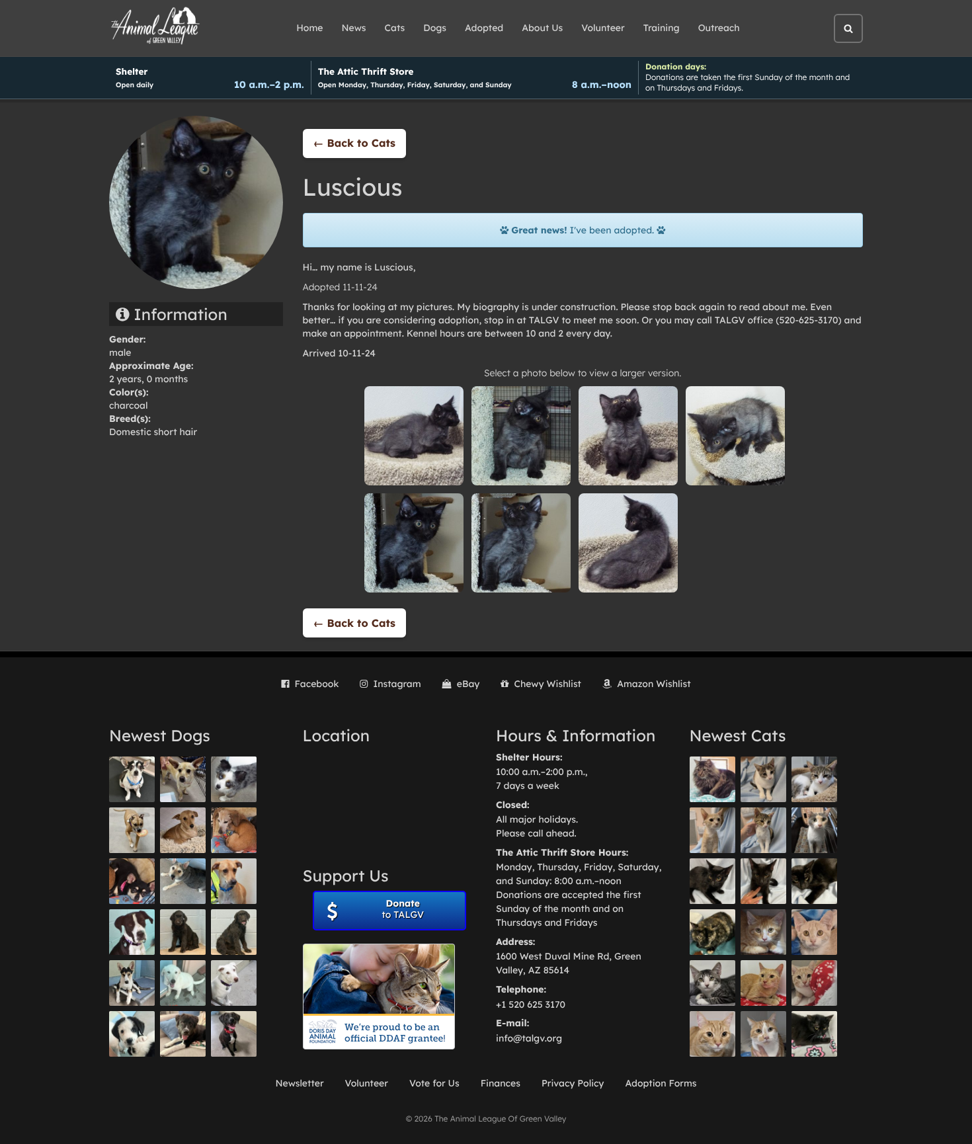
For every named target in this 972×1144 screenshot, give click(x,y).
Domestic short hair (153, 432)
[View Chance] (132, 779)
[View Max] (234, 779)
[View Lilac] (234, 932)
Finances (500, 1083)
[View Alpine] (183, 1034)
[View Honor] (234, 1034)
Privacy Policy (573, 1083)
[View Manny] (234, 983)
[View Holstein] (814, 881)
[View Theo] (132, 830)
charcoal (128, 405)
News (354, 28)
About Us (542, 28)
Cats (395, 28)
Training (661, 28)
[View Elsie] (763, 983)
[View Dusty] (183, 881)
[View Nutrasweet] (814, 1034)
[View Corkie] (183, 830)
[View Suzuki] (814, 779)
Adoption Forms (660, 1083)
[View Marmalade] (763, 1034)
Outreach (719, 28)
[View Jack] (132, 983)
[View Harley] (814, 830)
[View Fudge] (712, 779)
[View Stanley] (132, 932)
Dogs (434, 28)
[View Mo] (183, 983)
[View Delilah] (712, 932)
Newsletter (299, 1083)
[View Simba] (814, 983)
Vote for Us (434, 1083)
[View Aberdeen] (712, 881)
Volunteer (602, 28)
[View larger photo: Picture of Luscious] (414, 435)
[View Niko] (234, 881)
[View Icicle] (132, 1034)
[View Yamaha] (763, 779)
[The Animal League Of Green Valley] (155, 26)
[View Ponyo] (234, 830)
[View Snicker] (763, 932)
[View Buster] (183, 779)
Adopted (484, 28)
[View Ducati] (763, 830)
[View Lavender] (183, 932)
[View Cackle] (712, 983)
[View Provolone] (712, 1034)
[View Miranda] (132, 881)
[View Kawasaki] (712, 830)
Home (309, 28)
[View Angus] (763, 881)
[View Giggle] (814, 932)
